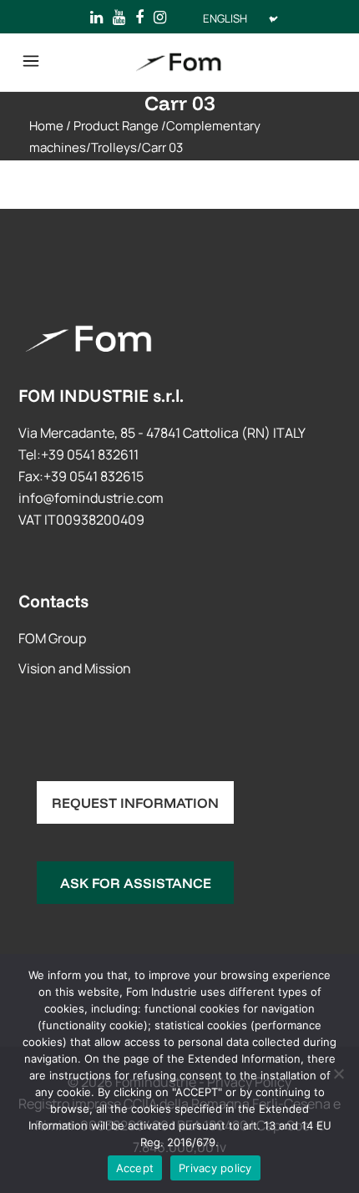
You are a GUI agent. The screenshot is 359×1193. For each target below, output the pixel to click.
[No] (338, 1073)
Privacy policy (215, 1168)
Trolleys (114, 147)
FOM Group (52, 638)
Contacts (53, 601)
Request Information (135, 802)
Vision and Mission (74, 668)
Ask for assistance (135, 882)
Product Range (116, 126)
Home (46, 126)
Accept (135, 1168)
